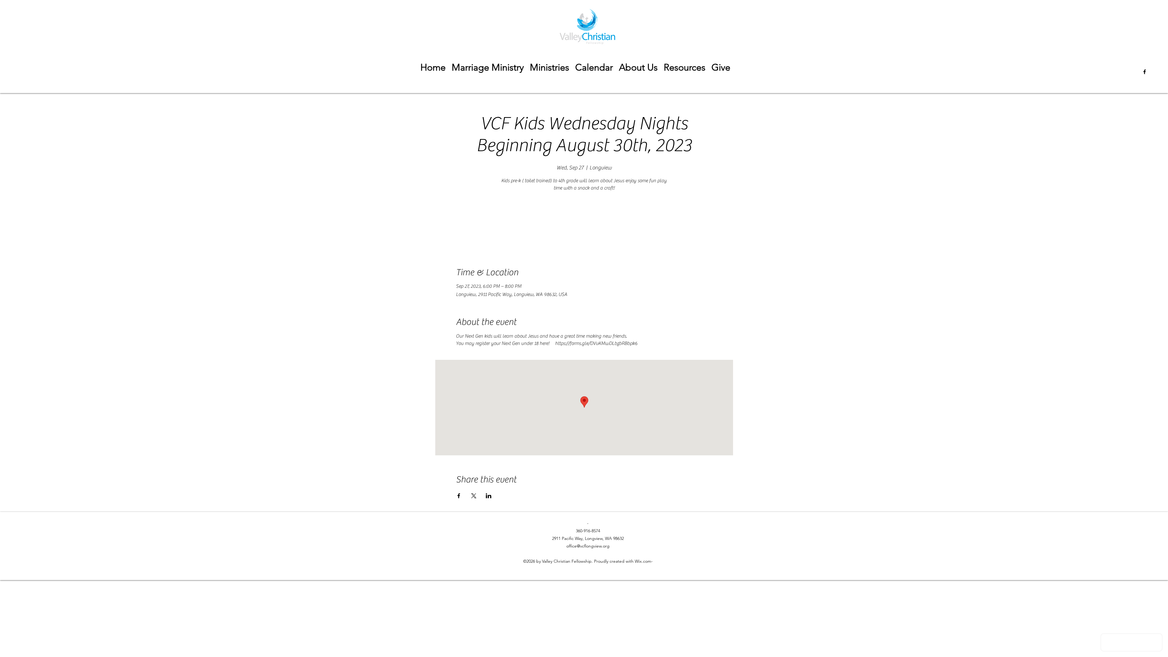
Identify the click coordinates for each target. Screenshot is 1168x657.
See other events (584, 221)
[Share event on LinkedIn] (489, 495)
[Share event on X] (474, 495)
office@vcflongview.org (588, 546)
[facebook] (1145, 72)
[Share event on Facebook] (459, 495)
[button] (684, 67)
